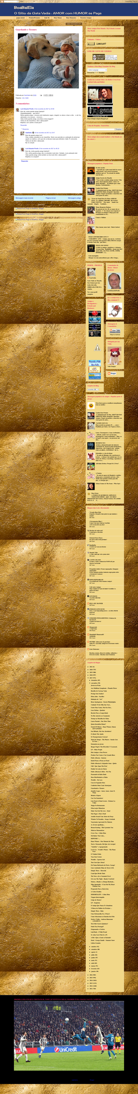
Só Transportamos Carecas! (99, 737)
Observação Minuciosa (98, 808)
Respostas (26, 129)
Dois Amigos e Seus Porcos (99, 752)
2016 (91, 975)
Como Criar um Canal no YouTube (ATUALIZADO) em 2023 (100, 524)
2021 (91, 667)
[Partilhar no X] (48, 95)
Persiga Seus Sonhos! (97, 694)
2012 (91, 986)
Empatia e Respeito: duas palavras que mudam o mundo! (103, 515)
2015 (91, 978)
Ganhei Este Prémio (102, 188)
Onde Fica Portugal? (97, 926)
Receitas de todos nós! (96, 530)
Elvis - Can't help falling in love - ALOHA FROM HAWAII (104, 611)
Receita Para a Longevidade (99, 713)
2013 (91, 983)
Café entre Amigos (95, 587)
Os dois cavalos (100, 168)
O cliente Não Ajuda (97, 734)
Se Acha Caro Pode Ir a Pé (99, 935)
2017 (91, 678)
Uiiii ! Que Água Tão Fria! (99, 766)
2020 (91, 669)
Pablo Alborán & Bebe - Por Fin (101, 772)
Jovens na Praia (96, 685)
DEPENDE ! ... (95, 838)
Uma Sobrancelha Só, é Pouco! (100, 914)
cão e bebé (25, 98)
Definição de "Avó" (97, 699)
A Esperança (93, 629)
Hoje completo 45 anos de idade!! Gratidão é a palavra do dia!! (103, 589)
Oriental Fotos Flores (96, 538)
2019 (91, 672)
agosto (93, 952)
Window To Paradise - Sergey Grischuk (103, 819)
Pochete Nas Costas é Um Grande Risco (103, 755)
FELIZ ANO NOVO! (102, 245)
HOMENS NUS (100, 443)
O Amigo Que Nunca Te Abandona (101, 905)
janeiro (93, 971)
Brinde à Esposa (96, 795)
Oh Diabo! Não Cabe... (98, 836)
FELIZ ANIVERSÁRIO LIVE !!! (98, 237)
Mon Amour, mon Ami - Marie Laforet (108, 227)
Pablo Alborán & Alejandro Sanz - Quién (103, 763)
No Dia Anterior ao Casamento (100, 716)
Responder (24, 125)
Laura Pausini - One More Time (101, 721)
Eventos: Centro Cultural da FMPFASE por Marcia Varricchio (102, 562)
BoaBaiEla (24, 7)
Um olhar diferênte (95, 598)
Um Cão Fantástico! (97, 798)
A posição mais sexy (102, 423)
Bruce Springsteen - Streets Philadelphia (103, 702)
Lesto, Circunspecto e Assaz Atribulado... (108, 433)
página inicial (20, 18)
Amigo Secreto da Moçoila (104, 178)
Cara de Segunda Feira (98, 783)
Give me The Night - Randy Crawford (102, 879)
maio (93, 960)
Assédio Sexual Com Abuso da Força (102, 816)
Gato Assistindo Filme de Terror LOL (102, 868)
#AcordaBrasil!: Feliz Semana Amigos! (101, 581)
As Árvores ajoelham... (98, 825)
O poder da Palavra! (95, 621)
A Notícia (99, 473)
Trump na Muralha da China (100, 718)
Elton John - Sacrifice (97, 696)
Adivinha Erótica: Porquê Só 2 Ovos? (107, 463)
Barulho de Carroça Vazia (99, 691)
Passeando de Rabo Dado (98, 774)
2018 (91, 675)
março (93, 966)
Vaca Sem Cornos (96, 857)
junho (93, 958)
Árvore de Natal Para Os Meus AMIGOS (104, 198)
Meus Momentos (71, 18)
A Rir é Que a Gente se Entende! (101, 937)
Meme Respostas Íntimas (103, 207)
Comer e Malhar (101, 217)
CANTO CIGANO (95, 560)
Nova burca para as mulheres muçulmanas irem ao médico (109, 404)
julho (93, 955)
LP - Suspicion (95, 903)
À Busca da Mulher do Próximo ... (101, 908)
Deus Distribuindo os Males (99, 777)
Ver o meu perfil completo (92, 293)
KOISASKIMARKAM (96, 580)
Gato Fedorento (94, 649)
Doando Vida (94, 552)
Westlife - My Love (96, 780)
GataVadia (28, 132)
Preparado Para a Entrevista (100, 889)
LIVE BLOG (93, 596)
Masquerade (93, 627)
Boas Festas (95, 493)
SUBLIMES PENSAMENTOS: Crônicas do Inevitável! (103, 619)
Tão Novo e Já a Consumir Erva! (101, 876)
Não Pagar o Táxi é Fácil (98, 814)
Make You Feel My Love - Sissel (100, 811)
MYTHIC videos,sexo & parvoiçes (100, 642)
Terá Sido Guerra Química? (99, 924)
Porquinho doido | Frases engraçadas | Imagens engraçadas (104, 570)
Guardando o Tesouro (97, 788)
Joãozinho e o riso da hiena (104, 453)
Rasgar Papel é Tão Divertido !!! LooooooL (104, 747)
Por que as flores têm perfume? (98, 540)
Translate (101, 73)
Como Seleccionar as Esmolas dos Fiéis (102, 916)
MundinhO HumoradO (97, 634)
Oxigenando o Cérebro (98, 929)
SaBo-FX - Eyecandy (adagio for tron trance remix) (104, 643)
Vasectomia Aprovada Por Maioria (101, 822)
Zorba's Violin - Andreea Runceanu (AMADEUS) (102, 920)
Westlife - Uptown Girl (98, 859)
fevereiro (94, 969)
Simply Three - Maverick (98, 871)
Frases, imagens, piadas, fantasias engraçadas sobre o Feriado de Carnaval (104, 573)
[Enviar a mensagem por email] (45, 95)
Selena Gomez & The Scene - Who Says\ (108, 483)
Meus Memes (58, 18)
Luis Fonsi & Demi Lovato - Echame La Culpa (103, 802)
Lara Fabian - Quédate (98, 710)
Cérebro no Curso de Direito (98, 547)
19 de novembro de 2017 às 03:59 (44, 109)
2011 (91, 989)
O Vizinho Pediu (96, 854)
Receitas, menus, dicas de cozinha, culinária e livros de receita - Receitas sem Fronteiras (103, 654)
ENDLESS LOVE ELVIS (97, 609)
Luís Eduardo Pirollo (27, 109)
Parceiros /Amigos (85, 18)
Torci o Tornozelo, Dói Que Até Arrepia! (103, 844)
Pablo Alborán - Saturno (98, 758)
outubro (94, 946)
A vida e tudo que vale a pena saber (100, 554)
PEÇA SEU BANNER (96, 603)
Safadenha (92, 636)
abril (93, 963)
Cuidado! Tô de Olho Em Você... (101, 705)
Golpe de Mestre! (96, 900)
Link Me (47, 18)
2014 (91, 980)
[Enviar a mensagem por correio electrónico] (40, 95)
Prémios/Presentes (34, 18)
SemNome (117, 334)
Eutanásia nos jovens (97, 744)
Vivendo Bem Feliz (95, 512)
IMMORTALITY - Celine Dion (100, 894)
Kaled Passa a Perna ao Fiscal (100, 761)
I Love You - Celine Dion (98, 833)
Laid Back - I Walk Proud (99, 932)
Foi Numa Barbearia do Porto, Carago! (103, 865)
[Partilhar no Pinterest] (52, 95)
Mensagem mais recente (24, 198)
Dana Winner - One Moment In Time (102, 841)
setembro (94, 949)
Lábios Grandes (96, 943)
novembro (94, 683)
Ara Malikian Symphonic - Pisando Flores (104, 688)
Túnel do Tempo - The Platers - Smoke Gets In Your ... (104, 740)
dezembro (94, 680)
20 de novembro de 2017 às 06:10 (49, 148)
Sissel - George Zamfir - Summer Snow (103, 940)
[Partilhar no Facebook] (50, 95)
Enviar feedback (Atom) (52, 204)
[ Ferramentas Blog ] (96, 521)
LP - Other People (96, 750)
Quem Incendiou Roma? (98, 724)
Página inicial (51, 198)
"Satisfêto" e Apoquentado (99, 847)
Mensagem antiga (74, 198)
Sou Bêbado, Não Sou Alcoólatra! (101, 731)
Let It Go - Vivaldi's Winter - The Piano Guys (103, 850)
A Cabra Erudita (96, 892)
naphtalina (75, 1080)
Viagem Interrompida (97, 897)
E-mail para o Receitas (96, 532)
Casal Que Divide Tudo (98, 873)
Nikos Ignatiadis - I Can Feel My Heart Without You (103, 885)
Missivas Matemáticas (97, 830)
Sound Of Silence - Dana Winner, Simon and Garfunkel (103, 728)
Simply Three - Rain (97, 911)
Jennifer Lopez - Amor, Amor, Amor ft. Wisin (103, 792)
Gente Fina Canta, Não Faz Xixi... (101, 707)
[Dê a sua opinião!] (46, 95)
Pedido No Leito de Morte (99, 769)
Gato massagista (93, 256)
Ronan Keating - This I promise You (102, 827)
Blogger (92, 1080)
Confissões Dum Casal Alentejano (101, 785)
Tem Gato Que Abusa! (98, 862)
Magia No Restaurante (98, 805)
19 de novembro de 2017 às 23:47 (45, 132)
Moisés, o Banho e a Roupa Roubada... (103, 882)
